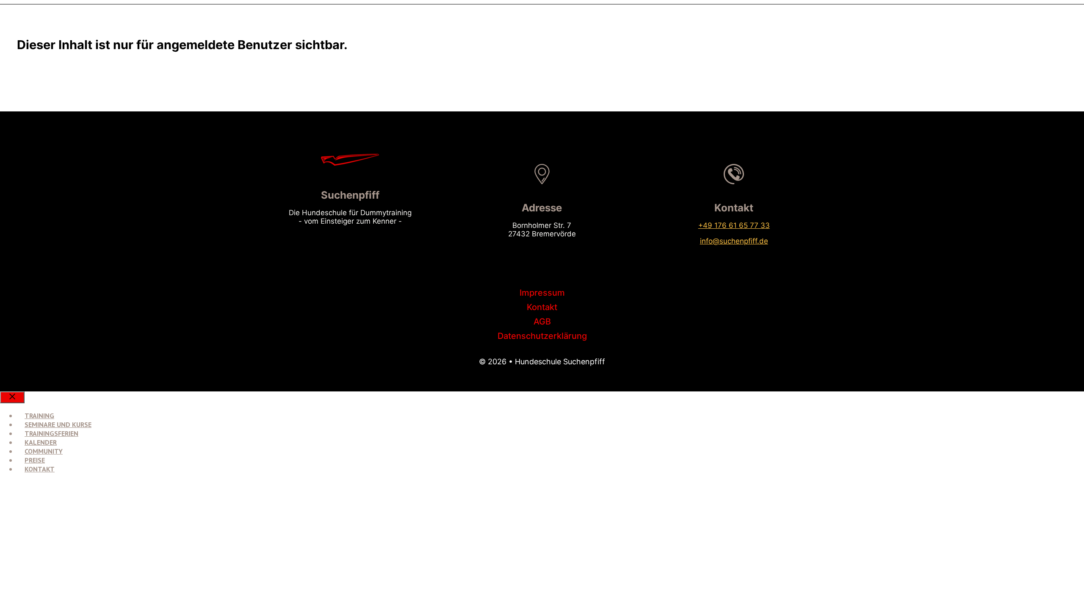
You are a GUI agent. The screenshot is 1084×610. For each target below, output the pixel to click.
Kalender (41, 442)
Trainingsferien (51, 433)
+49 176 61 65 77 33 (734, 225)
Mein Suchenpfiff (51, 491)
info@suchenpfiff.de (734, 241)
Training (39, 415)
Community (44, 451)
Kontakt (40, 469)
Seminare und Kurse (58, 424)
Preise (35, 460)
